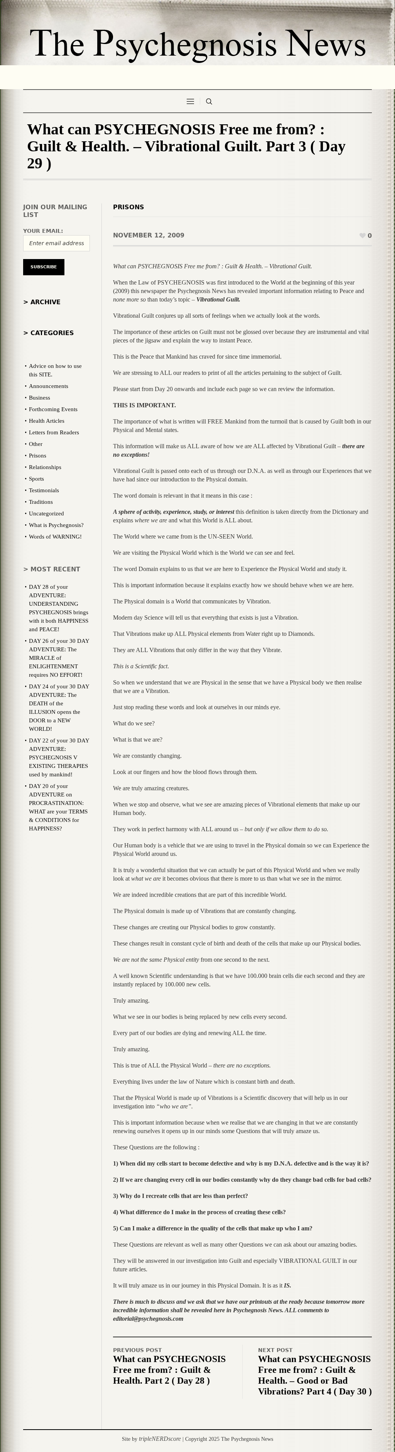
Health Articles (46, 421)
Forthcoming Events (53, 409)
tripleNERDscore (160, 1438)
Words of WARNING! (55, 537)
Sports (36, 479)
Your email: (43, 231)
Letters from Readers (54, 432)
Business (39, 398)
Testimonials (44, 490)
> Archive (42, 302)
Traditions (41, 502)
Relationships (45, 467)
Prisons (128, 207)
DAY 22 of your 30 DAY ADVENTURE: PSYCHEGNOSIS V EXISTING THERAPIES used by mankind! (59, 757)
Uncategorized (46, 513)
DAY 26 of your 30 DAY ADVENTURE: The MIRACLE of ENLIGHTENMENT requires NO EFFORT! (59, 658)
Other (35, 444)
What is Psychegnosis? (56, 525)
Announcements (48, 386)
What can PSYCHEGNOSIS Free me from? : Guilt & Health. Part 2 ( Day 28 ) (169, 1370)
